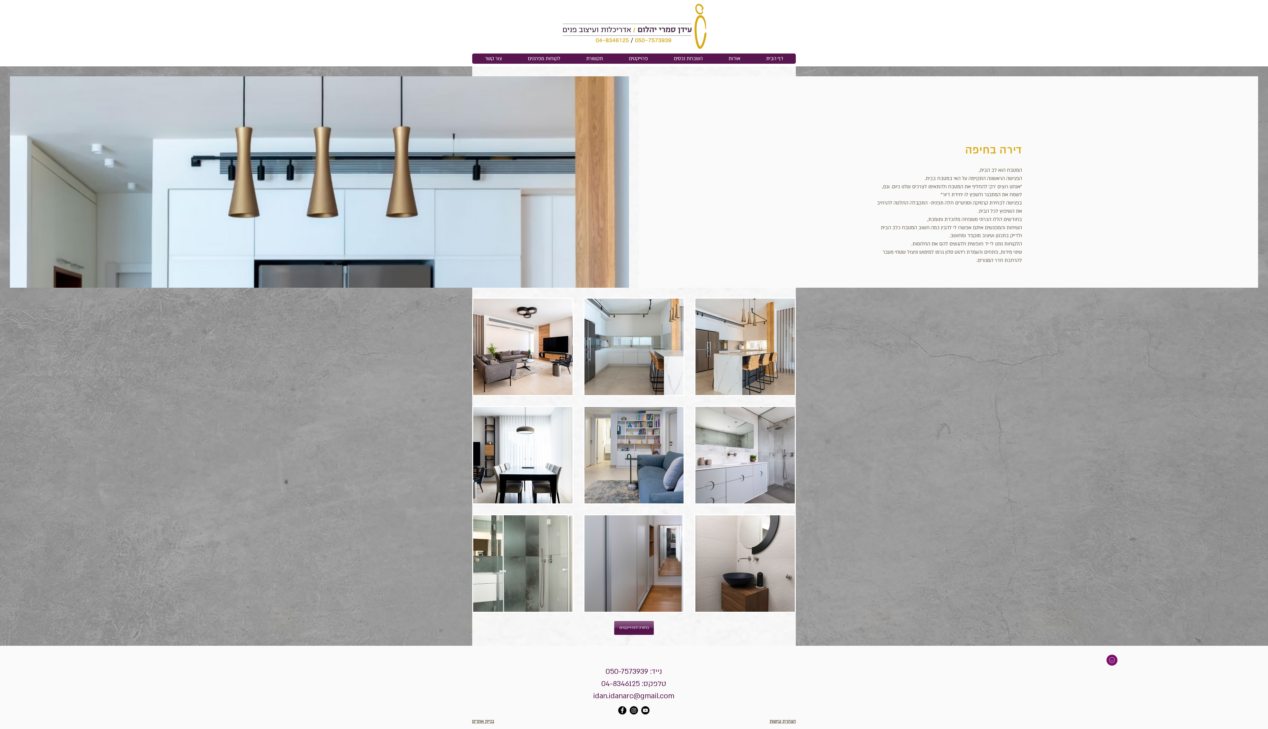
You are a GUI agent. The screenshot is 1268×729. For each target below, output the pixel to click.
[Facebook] (622, 710)
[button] (523, 347)
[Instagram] (634, 710)
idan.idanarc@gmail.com (633, 696)
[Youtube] (645, 710)
